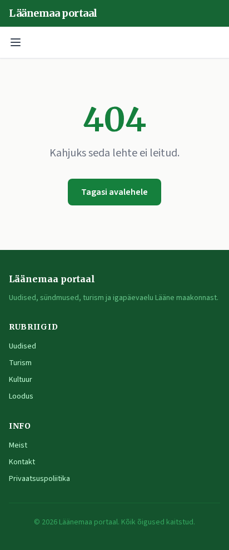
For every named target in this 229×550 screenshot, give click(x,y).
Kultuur (20, 379)
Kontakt (22, 462)
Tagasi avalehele (114, 192)
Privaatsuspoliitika (39, 478)
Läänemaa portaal (53, 13)
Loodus (21, 396)
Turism (20, 363)
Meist (18, 445)
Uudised (22, 346)
